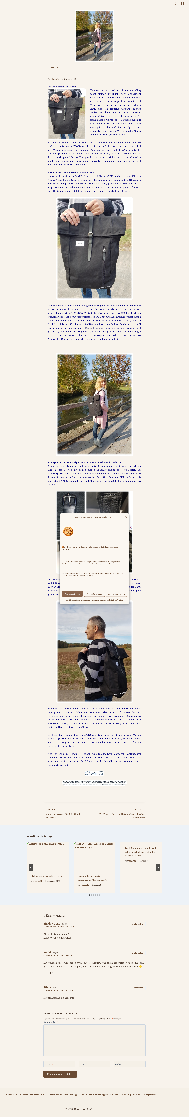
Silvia (47, 987)
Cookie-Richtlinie (73, 600)
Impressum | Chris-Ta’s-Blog (111, 600)
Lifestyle (53, 67)
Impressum (10, 1094)
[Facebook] (182, 3)
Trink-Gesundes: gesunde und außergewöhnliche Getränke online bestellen (140, 851)
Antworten (137, 924)
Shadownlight (52, 923)
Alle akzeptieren (72, 594)
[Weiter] (158, 867)
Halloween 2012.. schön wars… (46, 875)
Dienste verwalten (70, 587)
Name (49, 1064)
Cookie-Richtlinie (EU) (33, 1094)
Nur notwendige (94, 594)
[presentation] (48, 856)
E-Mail (84, 1064)
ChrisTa (55, 79)
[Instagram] (174, 3)
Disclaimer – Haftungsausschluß (99, 1094)
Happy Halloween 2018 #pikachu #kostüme (62, 813)
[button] (125, 516)
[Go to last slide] (31, 867)
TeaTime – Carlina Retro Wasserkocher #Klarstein (122, 813)
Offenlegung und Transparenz (138, 1094)
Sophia (47, 952)
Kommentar (50, 1021)
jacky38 (38, 881)
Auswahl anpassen (116, 594)
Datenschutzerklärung (90, 600)
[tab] (89, 895)
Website (119, 1064)
